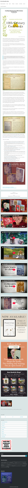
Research (17, 3)
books (11, 462)
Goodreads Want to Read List (17, 135)
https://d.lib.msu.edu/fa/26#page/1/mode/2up (19, 148)
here (3, 135)
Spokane (24, 465)
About (7, 3)
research (13, 465)
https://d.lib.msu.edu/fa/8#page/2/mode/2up (9, 150)
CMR (13, 463)
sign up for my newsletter (14, 137)
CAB (16, 462)
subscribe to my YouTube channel (8, 228)
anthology (25, 461)
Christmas (3, 425)
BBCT (5, 462)
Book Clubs (20, 3)
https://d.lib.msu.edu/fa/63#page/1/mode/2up (10, 156)
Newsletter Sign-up (3, 3)
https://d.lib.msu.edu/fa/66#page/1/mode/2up (10, 159)
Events (24, 3)
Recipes (3, 431)
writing (7, 467)
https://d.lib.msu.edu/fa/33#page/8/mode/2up (10, 146)
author (2, 462)
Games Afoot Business (3, 6)
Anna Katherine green (21, 461)
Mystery (3, 465)
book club (8, 462)
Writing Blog (3, 436)
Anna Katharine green (15, 461)
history (9, 464)
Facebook (9, 137)
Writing (13, 3)
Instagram (5, 137)
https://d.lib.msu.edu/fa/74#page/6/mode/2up (10, 161)
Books (10, 3)
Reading (3, 429)
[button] (24, 81)
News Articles (3, 427)
